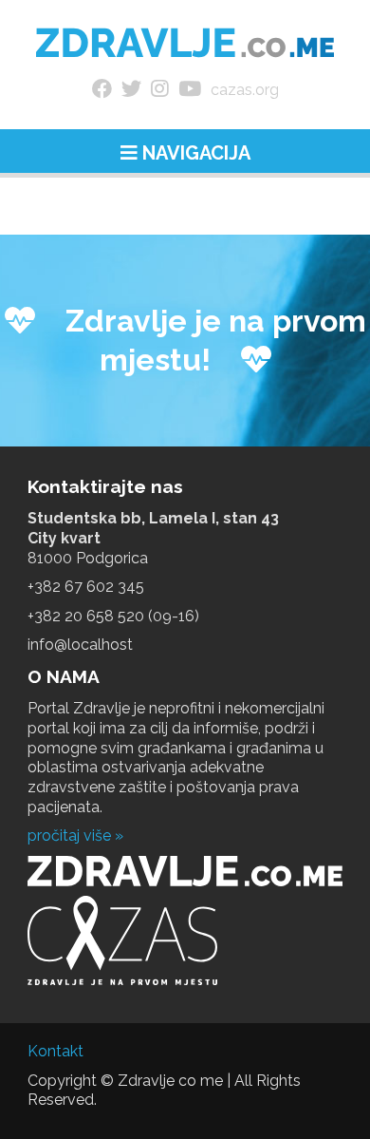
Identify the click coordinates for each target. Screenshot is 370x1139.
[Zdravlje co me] (185, 43)
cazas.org (245, 90)
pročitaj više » (75, 835)
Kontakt (55, 1051)
